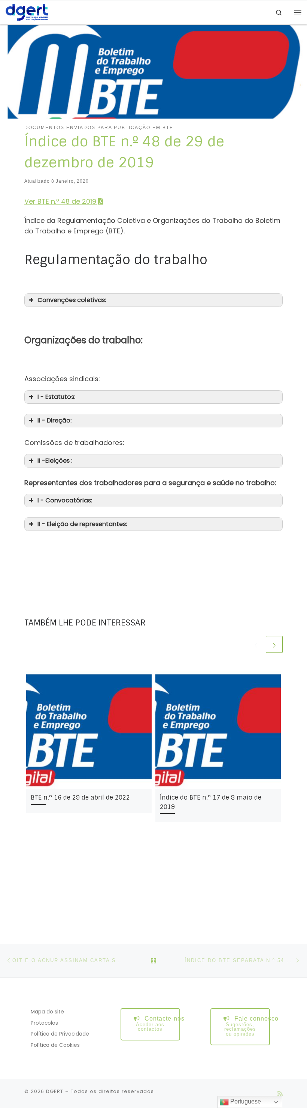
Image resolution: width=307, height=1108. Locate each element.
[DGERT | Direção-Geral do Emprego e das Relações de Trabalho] (27, 11)
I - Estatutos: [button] (56, 396)
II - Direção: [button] (54, 420)
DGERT (54, 1091)
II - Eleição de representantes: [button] (82, 524)
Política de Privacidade (60, 1033)
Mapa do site (47, 1011)
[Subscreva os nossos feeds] (280, 1093)
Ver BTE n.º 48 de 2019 (60, 201)
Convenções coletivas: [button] (71, 300)
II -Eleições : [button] (54, 460)
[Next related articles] (274, 644)
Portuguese (245, 1101)
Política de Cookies (55, 1045)
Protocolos (44, 1023)
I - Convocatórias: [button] (64, 500)
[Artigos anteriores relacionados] (255, 644)
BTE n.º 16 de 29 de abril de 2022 (80, 797)
